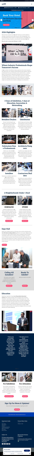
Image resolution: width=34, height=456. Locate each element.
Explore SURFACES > (9, 220)
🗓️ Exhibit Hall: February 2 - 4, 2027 (10, 7)
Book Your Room (6, 24)
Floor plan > (4, 244)
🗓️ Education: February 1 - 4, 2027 (24, 7)
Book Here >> (25, 285)
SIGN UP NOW (17, 409)
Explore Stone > (24, 220)
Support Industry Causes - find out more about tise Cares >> (17, 414)
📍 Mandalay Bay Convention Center (17, 10)
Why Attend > (25, 396)
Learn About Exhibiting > (9, 396)
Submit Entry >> (9, 285)
